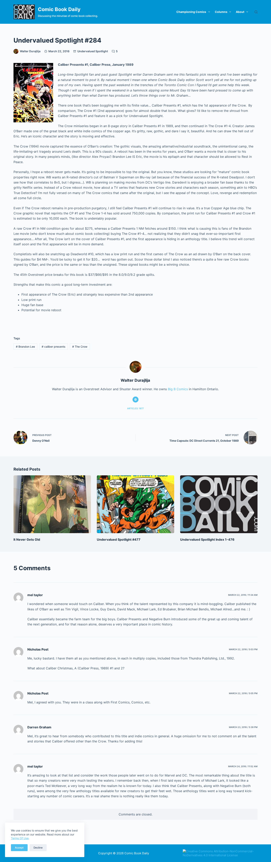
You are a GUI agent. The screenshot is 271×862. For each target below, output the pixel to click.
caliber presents (53, 346)
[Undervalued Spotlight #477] (135, 504)
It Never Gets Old (26, 539)
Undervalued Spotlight (92, 51)
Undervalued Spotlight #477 (118, 539)
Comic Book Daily (59, 9)
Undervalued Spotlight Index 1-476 (207, 539)
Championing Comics (191, 11)
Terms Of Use (20, 838)
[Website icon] (135, 399)
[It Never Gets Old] (52, 504)
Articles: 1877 (135, 408)
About (240, 11)
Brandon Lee (25, 346)
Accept (19, 847)
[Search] (256, 11)
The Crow (79, 346)
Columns (221, 11)
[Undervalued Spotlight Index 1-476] (219, 504)
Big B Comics (178, 389)
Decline (38, 847)
